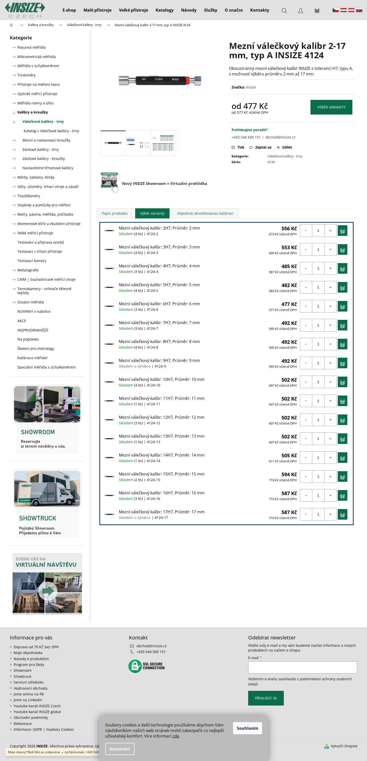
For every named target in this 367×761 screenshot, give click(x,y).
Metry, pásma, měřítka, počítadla (45, 214)
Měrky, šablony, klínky (35, 177)
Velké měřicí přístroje (35, 233)
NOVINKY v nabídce (33, 311)
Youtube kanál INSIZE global (37, 711)
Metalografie (28, 270)
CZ (335, 10)
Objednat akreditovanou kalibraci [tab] (205, 213)
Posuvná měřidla (31, 47)
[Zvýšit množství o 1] (330, 230)
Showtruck (22, 676)
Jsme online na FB (29, 694)
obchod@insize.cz (280, 137)
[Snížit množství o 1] (306, 230)
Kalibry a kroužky (32, 112)
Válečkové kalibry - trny (43, 121)
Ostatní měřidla (30, 302)
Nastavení (119, 749)
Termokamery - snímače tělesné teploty (44, 290)
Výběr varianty (331, 107)
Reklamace (23, 723)
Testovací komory (31, 260)
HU (343, 10)
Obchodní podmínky (31, 717)
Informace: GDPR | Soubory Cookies (44, 729)
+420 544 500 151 (246, 137)
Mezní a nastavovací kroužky (46, 140)
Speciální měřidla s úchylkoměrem (46, 367)
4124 (271, 162)
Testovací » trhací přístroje (39, 251)
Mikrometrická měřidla (36, 56)
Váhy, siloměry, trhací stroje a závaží (48, 186)
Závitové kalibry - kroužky (43, 158)
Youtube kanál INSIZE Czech (37, 705)
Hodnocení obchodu (31, 688)
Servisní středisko (28, 682)
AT (351, 10)
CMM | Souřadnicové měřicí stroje (46, 279)
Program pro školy (29, 664)
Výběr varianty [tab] (152, 213)
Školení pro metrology (35, 348)
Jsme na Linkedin (28, 699)
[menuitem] (69, 10)
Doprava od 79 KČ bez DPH (36, 646)
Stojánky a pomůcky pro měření (44, 205)
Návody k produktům (31, 658)
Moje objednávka (28, 652)
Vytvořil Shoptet (344, 746)
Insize (251, 87)
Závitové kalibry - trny (40, 149)
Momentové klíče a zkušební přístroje (48, 223)
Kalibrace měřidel (32, 357)
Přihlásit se (266, 698)
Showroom (23, 670)
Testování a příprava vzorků (40, 242)
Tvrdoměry (26, 75)
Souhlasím (247, 728)
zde (175, 736)
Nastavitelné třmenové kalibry (47, 167)
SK (359, 10)
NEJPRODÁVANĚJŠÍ (32, 330)
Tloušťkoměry (28, 195)
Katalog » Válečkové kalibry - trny (51, 130)
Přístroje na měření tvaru (38, 84)
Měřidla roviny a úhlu (35, 103)
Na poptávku (28, 339)
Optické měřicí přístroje (37, 93)
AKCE (21, 320)
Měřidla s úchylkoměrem (38, 65)
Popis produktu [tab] (115, 213)
